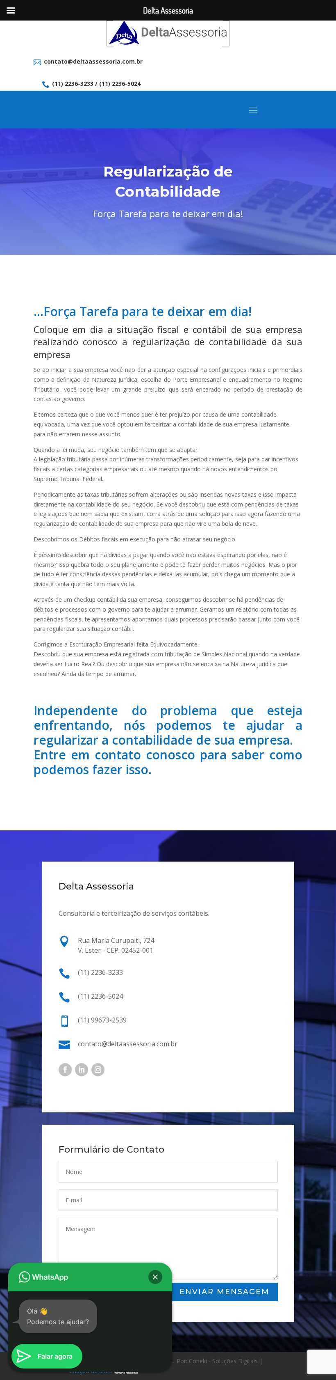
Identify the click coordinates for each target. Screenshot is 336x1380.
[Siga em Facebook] (65, 1069)
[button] (155, 1277)
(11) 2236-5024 (120, 83)
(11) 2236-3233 (72, 83)
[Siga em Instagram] (97, 1069)
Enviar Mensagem (224, 1291)
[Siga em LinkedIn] (81, 1069)
